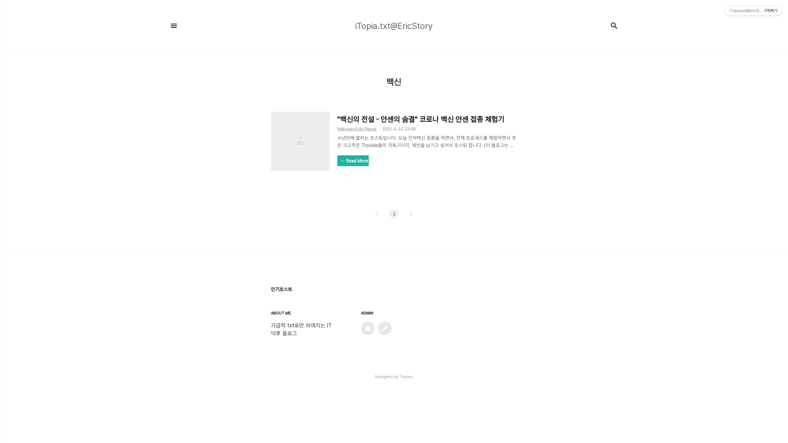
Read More (357, 160)
